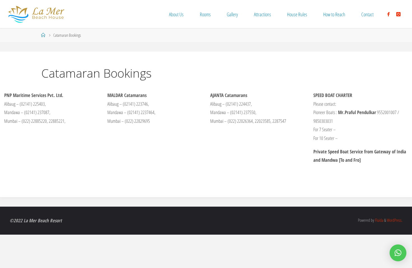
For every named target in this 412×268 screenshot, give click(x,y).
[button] (398, 252)
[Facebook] (388, 14)
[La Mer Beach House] (36, 14)
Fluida (378, 220)
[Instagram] (398, 14)
